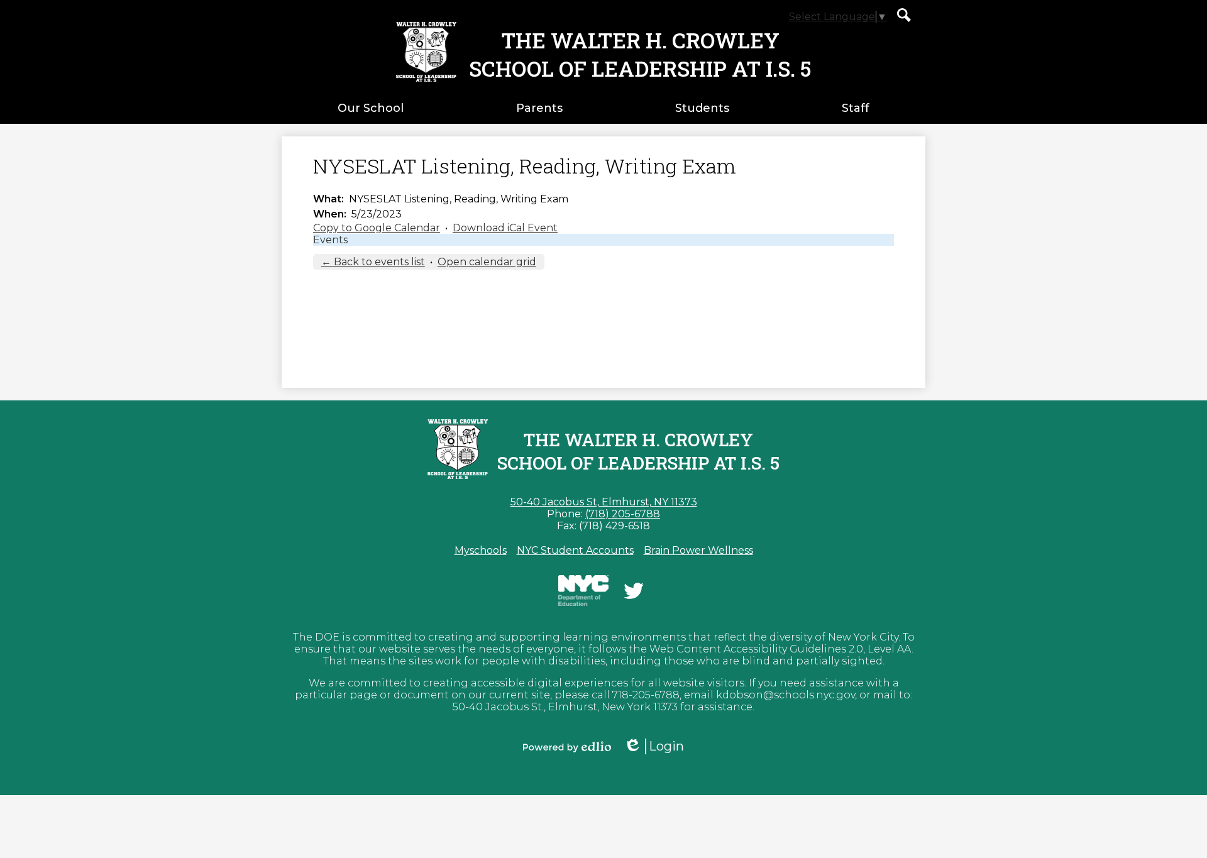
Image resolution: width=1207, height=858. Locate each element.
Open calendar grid (487, 262)
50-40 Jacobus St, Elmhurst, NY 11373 (603, 502)
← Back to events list (373, 262)
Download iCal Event (505, 228)
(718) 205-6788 (622, 514)
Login (658, 746)
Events (330, 240)
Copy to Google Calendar (376, 228)
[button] (370, 108)
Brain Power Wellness (698, 550)
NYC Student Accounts (575, 550)
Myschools (481, 550)
